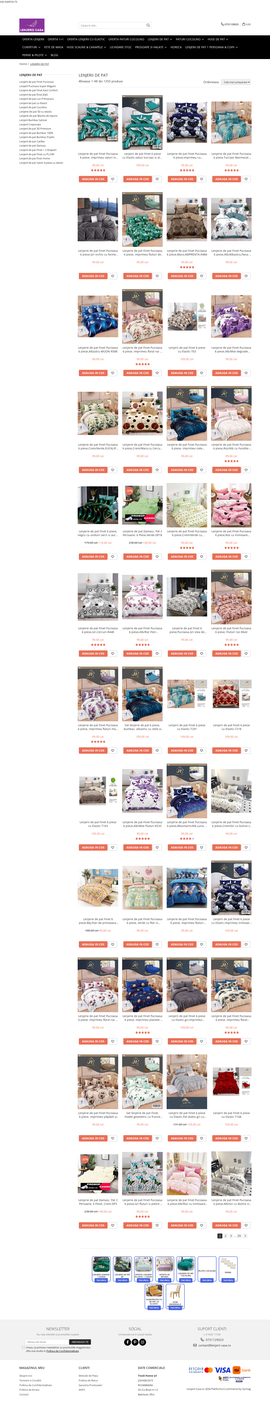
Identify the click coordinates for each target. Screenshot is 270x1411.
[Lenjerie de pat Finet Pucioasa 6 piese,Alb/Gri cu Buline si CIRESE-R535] (231, 1173)
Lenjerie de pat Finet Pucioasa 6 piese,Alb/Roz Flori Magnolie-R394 (142, 630)
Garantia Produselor (90, 1385)
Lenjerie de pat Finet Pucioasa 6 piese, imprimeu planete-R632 (142, 1018)
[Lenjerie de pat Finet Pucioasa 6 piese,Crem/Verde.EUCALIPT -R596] (98, 413)
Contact (24, 1394)
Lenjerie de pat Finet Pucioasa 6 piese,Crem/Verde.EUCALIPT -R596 (98, 446)
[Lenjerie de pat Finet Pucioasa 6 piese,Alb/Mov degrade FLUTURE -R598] (231, 316)
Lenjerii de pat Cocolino (33, 107)
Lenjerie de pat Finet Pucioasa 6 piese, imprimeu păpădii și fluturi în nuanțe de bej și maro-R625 (98, 1115)
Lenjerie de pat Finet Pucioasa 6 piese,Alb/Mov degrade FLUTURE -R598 (231, 349)
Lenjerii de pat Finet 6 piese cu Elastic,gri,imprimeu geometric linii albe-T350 (187, 1018)
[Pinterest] (135, 1342)
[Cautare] (148, 25)
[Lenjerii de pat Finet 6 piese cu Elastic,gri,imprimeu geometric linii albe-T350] (187, 984)
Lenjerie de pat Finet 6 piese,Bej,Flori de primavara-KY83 (98, 921)
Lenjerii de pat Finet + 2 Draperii (37, 150)
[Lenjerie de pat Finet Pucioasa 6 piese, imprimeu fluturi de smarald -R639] (142, 219)
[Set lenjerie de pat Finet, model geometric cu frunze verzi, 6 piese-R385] (142, 1081)
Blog (54, 55)
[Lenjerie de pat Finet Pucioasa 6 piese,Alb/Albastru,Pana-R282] (231, 219)
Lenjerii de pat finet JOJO (33, 94)
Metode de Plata (88, 1375)
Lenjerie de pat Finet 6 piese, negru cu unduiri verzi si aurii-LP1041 (98, 533)
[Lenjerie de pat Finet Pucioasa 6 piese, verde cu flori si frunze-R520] (142, 888)
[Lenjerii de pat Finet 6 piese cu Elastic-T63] (187, 317)
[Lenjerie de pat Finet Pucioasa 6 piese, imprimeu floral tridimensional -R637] (231, 984)
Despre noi (25, 1375)
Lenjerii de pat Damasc (32, 145)
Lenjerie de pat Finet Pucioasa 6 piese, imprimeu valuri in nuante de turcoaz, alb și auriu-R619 (98, 155)
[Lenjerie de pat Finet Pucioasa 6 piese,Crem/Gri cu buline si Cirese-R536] (231, 791)
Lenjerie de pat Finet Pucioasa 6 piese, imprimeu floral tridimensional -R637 (231, 1018)
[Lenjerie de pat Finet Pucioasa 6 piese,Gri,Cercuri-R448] (98, 597)
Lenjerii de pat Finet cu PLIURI (36, 154)
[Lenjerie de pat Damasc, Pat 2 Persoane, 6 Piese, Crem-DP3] (98, 1173)
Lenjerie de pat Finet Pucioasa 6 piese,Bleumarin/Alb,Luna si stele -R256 (187, 824)
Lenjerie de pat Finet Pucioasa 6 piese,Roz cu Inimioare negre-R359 (231, 533)
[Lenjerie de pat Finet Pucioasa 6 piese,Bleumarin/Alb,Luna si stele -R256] (187, 791)
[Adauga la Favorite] (112, 179)
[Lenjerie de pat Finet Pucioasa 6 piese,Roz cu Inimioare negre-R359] (231, 505)
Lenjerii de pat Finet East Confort (38, 90)
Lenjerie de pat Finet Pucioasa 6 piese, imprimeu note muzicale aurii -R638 (187, 446)
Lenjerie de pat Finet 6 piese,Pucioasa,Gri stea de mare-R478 (187, 630)
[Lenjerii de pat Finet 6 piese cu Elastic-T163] (98, 791)
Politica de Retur (88, 1380)
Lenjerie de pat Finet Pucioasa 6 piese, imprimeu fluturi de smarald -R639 (142, 252)
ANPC (82, 1389)
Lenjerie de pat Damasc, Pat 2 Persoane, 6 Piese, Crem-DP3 (98, 1202)
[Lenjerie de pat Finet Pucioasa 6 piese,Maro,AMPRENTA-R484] (187, 219)
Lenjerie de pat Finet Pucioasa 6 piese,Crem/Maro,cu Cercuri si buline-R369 (142, 446)
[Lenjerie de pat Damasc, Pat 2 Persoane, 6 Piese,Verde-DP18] (142, 505)
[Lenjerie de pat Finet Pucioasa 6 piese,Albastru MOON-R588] (98, 316)
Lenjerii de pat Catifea (32, 141)
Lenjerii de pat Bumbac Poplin (36, 137)
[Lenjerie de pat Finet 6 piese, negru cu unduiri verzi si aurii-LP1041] (98, 505)
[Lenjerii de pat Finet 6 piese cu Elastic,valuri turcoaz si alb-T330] (142, 122)
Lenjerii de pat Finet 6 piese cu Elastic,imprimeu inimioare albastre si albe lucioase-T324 (231, 921)
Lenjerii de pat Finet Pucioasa (36, 82)
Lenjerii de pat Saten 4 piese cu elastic (41, 162)
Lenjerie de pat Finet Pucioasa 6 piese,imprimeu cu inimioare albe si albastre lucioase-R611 (187, 155)
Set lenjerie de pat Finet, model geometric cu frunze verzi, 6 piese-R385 (142, 1115)
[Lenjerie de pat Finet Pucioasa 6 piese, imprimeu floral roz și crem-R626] (142, 316)
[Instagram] (142, 1342)
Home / (24, 64)
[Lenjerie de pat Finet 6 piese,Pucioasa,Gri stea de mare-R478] (187, 596)
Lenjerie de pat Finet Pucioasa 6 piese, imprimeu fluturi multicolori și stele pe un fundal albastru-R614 (187, 921)
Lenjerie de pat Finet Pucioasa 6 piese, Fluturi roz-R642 (231, 630)
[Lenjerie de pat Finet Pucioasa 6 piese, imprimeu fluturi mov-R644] (98, 694)
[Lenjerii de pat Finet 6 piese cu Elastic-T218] (231, 694)
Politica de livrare (29, 1389)
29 (239, 1236)
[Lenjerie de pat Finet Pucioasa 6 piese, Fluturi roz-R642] (231, 597)
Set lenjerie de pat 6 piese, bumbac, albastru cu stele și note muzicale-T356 (142, 727)
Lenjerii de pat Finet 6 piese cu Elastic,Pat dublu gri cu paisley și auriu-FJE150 (187, 1115)
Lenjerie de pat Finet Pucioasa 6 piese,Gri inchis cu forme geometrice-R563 (98, 252)
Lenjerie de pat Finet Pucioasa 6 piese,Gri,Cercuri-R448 (98, 630)
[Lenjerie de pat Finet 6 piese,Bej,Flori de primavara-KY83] (98, 888)
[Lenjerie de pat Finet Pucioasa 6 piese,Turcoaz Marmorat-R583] (231, 122)
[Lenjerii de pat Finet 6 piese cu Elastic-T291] (187, 694)
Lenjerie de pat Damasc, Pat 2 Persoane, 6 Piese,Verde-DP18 (142, 533)
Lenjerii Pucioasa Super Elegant (37, 86)
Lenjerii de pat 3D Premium (35, 128)
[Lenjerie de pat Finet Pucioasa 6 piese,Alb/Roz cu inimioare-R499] (187, 1173)
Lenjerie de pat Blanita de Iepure (38, 115)
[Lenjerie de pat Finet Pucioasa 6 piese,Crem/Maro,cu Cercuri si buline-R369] (142, 413)
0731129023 (214, 1340)
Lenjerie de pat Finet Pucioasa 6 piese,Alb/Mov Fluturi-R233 (142, 824)
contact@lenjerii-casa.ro (214, 1345)
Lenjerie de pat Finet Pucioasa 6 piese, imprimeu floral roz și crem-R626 (142, 349)
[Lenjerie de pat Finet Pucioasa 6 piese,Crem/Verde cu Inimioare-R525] (187, 505)
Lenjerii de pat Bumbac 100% (36, 133)
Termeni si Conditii (30, 1380)
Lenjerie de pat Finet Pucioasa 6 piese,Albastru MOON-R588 (98, 349)
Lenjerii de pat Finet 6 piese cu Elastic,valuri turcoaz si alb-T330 (142, 155)
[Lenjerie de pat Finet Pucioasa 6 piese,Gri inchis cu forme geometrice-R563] (98, 219)
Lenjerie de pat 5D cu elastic (35, 111)
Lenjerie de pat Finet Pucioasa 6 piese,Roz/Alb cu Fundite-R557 (231, 446)
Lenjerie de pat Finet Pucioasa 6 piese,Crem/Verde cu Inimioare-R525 (187, 533)
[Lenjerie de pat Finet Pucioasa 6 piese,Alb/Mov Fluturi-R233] (142, 791)
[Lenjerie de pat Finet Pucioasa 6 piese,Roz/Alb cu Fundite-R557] (231, 413)
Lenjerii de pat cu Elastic (33, 103)
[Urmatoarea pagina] (245, 1235)
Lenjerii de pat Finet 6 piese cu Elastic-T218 (231, 727)
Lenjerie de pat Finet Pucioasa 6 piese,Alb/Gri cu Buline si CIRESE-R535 (231, 1202)
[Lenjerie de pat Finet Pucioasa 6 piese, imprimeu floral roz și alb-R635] (98, 984)
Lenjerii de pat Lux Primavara (36, 99)
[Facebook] (127, 1342)
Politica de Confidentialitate (62, 1351)
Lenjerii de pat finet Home (34, 158)
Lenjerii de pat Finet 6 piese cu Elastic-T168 (231, 1115)
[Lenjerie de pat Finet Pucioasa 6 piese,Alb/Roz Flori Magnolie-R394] (142, 597)
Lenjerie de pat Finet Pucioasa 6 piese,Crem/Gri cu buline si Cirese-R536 (231, 824)
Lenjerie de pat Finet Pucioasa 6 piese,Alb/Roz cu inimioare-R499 (187, 1202)
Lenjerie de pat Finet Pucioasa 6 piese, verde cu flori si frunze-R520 (142, 921)
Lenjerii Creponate (30, 124)
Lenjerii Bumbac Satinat (33, 120)
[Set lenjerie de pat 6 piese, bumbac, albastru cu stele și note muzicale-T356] (142, 694)
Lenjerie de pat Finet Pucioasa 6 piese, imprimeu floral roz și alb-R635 (98, 1018)
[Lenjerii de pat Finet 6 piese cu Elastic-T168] (231, 1082)
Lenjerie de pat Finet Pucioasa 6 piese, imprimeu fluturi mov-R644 (98, 727)
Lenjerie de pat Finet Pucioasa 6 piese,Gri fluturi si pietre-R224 (142, 1202)
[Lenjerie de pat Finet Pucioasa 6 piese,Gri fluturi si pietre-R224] (142, 1174)
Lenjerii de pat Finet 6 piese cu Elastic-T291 (187, 727)
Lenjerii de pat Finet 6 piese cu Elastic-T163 (98, 824)
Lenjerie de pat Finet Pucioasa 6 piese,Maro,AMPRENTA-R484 (187, 252)
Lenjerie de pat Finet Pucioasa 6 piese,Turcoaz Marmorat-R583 (231, 155)
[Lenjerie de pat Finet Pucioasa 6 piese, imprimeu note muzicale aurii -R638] (187, 413)
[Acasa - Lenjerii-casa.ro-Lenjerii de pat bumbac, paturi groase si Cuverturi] (39, 25)
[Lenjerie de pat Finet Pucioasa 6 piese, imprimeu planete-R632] (142, 984)
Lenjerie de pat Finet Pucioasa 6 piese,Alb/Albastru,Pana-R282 (231, 252)
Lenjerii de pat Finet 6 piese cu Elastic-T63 (187, 349)
